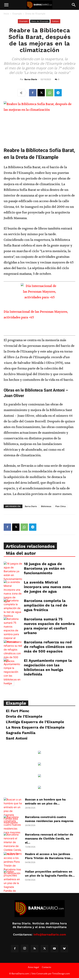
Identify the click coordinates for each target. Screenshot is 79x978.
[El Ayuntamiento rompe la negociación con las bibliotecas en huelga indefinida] (13, 673)
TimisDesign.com (61, 973)
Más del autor (21, 553)
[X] (41, 92)
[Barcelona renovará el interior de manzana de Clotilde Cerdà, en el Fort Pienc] (13, 844)
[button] (6, 5)
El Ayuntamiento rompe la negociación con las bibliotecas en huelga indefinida (48, 667)
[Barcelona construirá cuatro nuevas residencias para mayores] (13, 824)
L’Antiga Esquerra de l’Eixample (35, 722)
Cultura (55, 21)
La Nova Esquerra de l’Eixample (35, 727)
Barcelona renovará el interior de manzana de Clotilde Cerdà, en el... (49, 838)
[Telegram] (58, 92)
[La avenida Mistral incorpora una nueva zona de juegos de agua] (13, 591)
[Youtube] (54, 948)
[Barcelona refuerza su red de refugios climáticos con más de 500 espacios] (13, 651)
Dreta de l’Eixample (24, 716)
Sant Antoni (16, 738)
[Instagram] (24, 948)
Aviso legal (33, 967)
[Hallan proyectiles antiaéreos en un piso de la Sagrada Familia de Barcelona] (13, 883)
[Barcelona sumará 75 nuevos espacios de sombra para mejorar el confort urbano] (13, 630)
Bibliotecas (46, 506)
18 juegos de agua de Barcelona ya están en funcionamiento (44, 568)
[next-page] (12, 683)
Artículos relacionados (30, 546)
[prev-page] (6, 683)
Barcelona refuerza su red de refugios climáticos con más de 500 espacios (48, 646)
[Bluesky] (64, 948)
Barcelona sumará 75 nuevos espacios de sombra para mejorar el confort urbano (49, 626)
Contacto (46, 967)
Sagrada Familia (20, 733)
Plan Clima (60, 506)
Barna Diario (30, 79)
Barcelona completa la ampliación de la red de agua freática (45, 605)
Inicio (6, 13)
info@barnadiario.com (49, 934)
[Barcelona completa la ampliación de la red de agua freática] (13, 608)
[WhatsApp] (49, 92)
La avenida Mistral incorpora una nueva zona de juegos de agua (47, 587)
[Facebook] (32, 92)
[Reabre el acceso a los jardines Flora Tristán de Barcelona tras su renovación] (13, 863)
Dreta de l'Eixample (35, 13)
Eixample (17, 13)
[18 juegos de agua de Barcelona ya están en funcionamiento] (13, 571)
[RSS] (34, 948)
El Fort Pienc (17, 711)
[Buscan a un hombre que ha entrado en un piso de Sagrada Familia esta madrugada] (13, 811)
